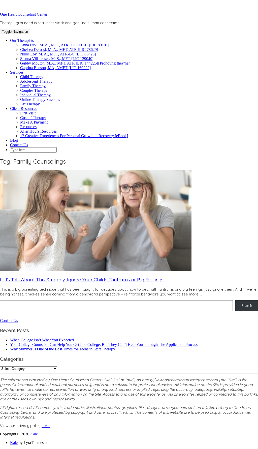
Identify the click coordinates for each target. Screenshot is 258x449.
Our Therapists (22, 40)
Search (246, 306)
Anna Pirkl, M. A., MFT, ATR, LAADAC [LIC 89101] (64, 45)
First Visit (28, 113)
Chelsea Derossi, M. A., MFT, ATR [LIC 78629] (59, 49)
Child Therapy (31, 77)
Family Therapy (33, 86)
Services (16, 72)
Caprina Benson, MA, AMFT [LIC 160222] (55, 68)
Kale (34, 434)
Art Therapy (30, 104)
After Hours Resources (38, 131)
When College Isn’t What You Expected (42, 340)
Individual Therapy (35, 95)
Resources (28, 127)
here (46, 425)
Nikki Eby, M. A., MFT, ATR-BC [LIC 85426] (58, 54)
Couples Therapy (34, 90)
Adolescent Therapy (36, 81)
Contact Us (19, 145)
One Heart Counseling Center (23, 14)
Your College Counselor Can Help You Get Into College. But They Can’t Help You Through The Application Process (104, 344)
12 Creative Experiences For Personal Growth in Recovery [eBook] (74, 136)
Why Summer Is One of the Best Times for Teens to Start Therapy (62, 349)
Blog (14, 140)
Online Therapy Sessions (40, 99)
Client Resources (23, 108)
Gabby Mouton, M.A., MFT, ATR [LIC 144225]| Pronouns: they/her (75, 63)
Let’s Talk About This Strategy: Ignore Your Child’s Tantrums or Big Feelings (82, 279)
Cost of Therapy (33, 117)
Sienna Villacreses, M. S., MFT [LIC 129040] (56, 58)
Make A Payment (34, 122)
